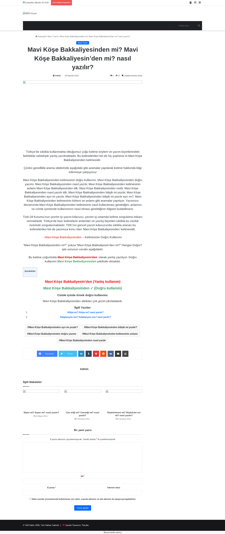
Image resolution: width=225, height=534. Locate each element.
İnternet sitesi (113, 487)
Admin (58, 76)
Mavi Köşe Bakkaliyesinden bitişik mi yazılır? (111, 327)
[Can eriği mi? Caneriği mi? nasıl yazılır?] (82, 400)
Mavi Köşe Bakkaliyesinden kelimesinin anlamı (111, 334)
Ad (83, 476)
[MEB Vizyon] (30, 13)
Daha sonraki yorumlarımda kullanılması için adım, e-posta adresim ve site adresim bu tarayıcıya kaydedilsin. (84, 499)
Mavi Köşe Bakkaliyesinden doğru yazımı (52, 334)
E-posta (51, 487)
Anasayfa (41, 36)
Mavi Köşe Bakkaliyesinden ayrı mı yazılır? (53, 327)
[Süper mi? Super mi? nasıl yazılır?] (41, 400)
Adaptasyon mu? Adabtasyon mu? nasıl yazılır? (85, 317)
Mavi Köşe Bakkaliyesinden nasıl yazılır (83, 340)
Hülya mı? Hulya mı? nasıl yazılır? (85, 312)
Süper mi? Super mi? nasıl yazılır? (41, 412)
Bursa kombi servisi (112, 532)
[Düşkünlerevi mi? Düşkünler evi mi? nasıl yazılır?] (124, 400)
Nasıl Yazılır (53, 36)
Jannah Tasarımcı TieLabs (77, 525)
